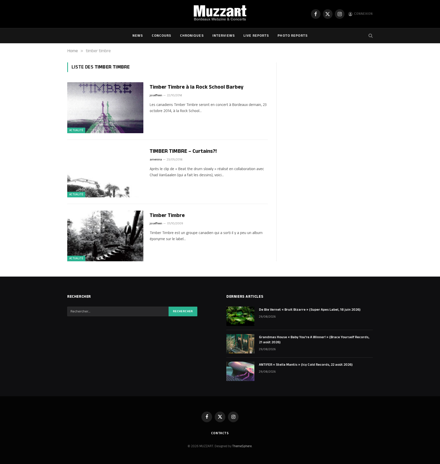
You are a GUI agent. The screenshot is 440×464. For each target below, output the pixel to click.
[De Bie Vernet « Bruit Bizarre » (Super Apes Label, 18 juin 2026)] (240, 316)
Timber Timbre (167, 215)
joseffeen (156, 95)
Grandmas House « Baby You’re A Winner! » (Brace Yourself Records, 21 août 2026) (314, 340)
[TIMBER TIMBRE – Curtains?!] (105, 171)
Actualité (76, 130)
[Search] (370, 36)
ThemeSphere (242, 446)
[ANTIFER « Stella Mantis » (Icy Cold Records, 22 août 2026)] (240, 371)
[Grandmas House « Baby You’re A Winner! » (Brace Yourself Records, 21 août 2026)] (240, 343)
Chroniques (192, 35)
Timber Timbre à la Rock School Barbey (196, 87)
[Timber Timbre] (105, 236)
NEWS (137, 35)
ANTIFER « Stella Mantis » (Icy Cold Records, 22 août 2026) (306, 364)
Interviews (223, 35)
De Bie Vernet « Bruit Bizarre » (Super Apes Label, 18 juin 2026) (310, 309)
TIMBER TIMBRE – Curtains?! (183, 151)
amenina (156, 159)
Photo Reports (293, 35)
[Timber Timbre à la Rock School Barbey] (105, 107)
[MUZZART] (220, 14)
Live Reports (256, 35)
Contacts (220, 433)
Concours (161, 35)
